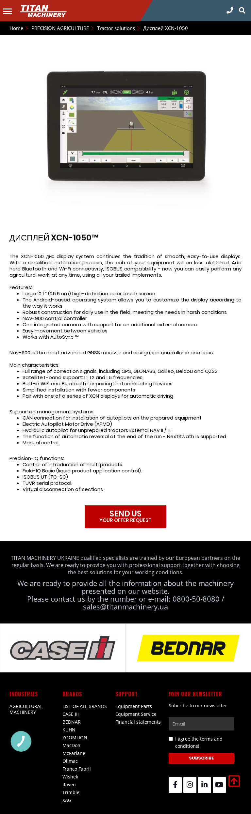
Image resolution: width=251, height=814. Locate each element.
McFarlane (73, 753)
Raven (69, 784)
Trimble (70, 792)
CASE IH (70, 714)
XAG (66, 800)
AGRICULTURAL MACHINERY (25, 709)
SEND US (125, 516)
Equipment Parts (133, 706)
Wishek (70, 777)
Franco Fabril (76, 769)
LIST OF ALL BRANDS (84, 706)
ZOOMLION (74, 737)
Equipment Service (136, 714)
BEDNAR (71, 722)
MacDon (71, 745)
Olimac (70, 761)
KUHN (68, 730)
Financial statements (138, 722)
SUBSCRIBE (201, 758)
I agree (199, 742)
